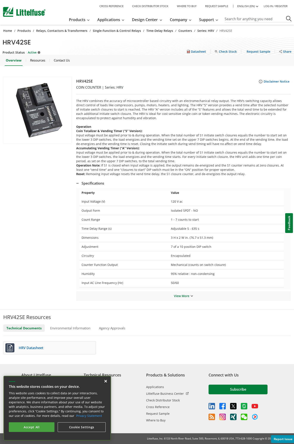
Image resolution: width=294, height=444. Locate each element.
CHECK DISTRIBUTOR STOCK (150, 6)
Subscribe (238, 389)
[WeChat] (244, 417)
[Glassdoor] (244, 406)
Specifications (93, 183)
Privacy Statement (89, 416)
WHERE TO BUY (187, 6)
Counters (185, 31)
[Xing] (233, 417)
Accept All (32, 427)
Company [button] (178, 19)
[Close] (105, 381)
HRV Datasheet (31, 347)
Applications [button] (108, 19)
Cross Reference (158, 407)
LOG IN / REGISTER (276, 6)
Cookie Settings (81, 427)
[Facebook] (222, 406)
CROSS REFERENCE (111, 6)
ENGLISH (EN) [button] (246, 6)
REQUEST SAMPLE (216, 6)
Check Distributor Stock (163, 400)
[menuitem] (80, 19)
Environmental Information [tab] (70, 328)
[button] (37, 110)
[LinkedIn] (212, 406)
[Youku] (255, 417)
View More (181, 296)
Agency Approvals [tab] (112, 328)
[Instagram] (222, 417)
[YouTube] (255, 406)
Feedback (289, 223)
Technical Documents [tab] (24, 328)
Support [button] (206, 19)
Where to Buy (156, 420)
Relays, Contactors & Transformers (61, 31)
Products (24, 31)
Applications (155, 387)
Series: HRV (205, 31)
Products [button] (77, 19)
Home (7, 31)
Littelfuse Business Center (165, 394)
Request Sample (158, 414)
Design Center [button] (145, 19)
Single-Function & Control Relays (117, 31)
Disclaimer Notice (276, 81)
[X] (233, 406)
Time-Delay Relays (159, 31)
